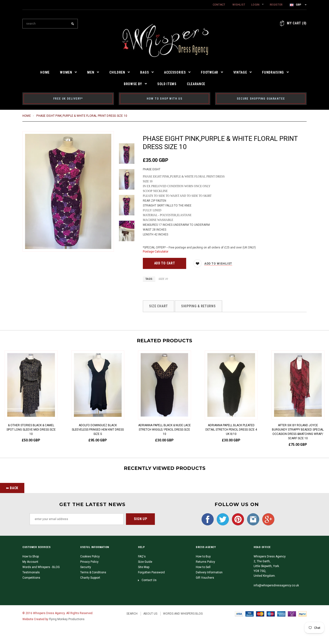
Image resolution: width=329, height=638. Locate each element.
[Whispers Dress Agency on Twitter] (221, 519)
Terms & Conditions (93, 572)
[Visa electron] (249, 613)
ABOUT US (150, 613)
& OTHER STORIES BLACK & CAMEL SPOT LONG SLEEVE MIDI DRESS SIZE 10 (31, 430)
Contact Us (149, 580)
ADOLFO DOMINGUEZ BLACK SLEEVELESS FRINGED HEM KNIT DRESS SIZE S (98, 430)
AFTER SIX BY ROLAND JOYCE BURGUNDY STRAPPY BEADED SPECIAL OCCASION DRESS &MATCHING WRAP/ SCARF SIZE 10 (298, 432)
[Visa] (239, 613)
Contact (219, 4)
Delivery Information (209, 572)
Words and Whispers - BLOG (41, 567)
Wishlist (238, 4)
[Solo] (292, 613)
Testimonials (31, 572)
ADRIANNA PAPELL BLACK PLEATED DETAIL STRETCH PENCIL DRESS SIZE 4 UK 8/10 (231, 430)
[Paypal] (302, 613)
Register (276, 4)
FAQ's (142, 556)
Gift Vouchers (205, 577)
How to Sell (203, 567)
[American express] (281, 613)
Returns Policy (205, 561)
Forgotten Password (151, 572)
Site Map (143, 567)
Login (255, 4)
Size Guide (145, 561)
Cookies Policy (90, 556)
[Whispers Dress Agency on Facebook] (206, 519)
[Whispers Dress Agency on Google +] (267, 519)
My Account (30, 561)
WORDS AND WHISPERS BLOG (183, 613)
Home (26, 115)
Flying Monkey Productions (67, 619)
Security (85, 567)
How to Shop (30, 556)
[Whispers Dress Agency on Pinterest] (237, 519)
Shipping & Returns (198, 306)
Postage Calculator (155, 251)
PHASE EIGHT (151, 169)
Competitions (31, 577)
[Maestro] (271, 613)
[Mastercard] (260, 613)
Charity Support (90, 577)
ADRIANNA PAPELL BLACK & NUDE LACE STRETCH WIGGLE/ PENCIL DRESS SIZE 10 (164, 430)
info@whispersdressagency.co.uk (276, 585)
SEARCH (132, 613)
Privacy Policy (89, 561)
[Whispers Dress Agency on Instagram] (252, 519)
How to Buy (203, 556)
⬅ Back (12, 488)
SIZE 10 (163, 279)
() (297, 23)
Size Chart (158, 306)
